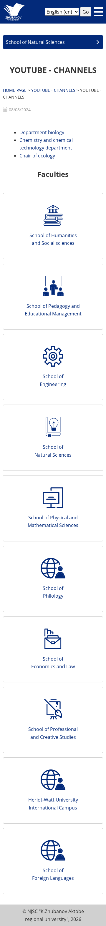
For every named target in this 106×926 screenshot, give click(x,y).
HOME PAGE (14, 90)
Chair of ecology (37, 155)
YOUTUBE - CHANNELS (53, 90)
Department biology (41, 132)
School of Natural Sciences (35, 42)
